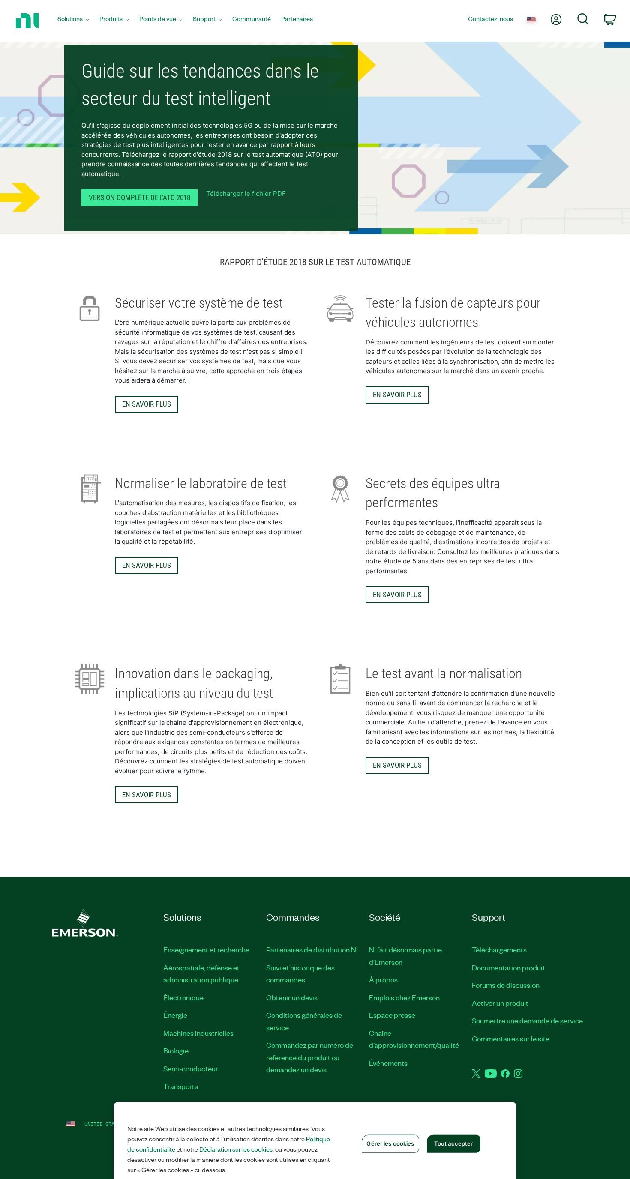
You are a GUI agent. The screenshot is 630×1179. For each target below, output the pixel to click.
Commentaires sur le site (510, 1038)
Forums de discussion (506, 985)
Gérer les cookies (390, 1143)
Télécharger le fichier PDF (246, 194)
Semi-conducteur (190, 1068)
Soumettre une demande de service (527, 1020)
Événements (388, 1063)
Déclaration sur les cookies (236, 1149)
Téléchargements (499, 949)
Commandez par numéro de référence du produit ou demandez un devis (309, 1057)
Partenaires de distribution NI (312, 949)
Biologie (176, 1050)
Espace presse (392, 1015)
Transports (180, 1086)
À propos (383, 979)
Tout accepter (453, 1143)
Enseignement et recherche (206, 949)
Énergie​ (175, 1015)
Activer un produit (500, 1003)
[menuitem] (73, 21)
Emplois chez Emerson (404, 997)
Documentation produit (508, 967)
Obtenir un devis (292, 997)
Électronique (183, 997)
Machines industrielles (198, 1033)
